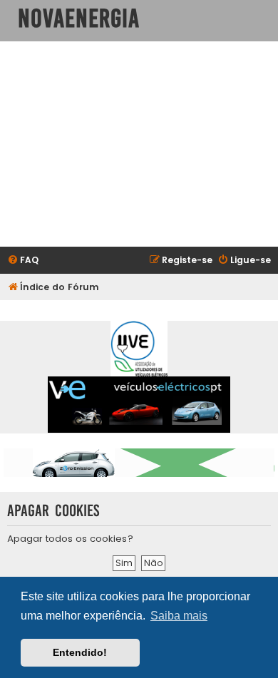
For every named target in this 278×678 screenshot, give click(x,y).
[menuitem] (22, 260)
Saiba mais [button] (178, 616)
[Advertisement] (139, 144)
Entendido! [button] (80, 652)
